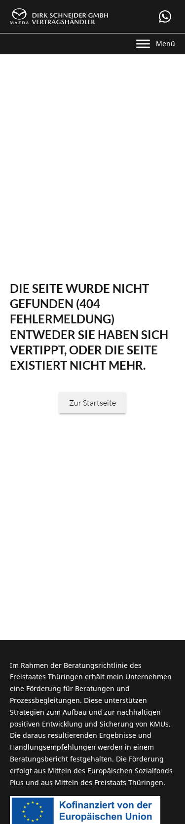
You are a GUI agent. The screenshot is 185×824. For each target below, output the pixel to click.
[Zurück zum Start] (59, 16)
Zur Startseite (92, 403)
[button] (165, 16)
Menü (165, 43)
